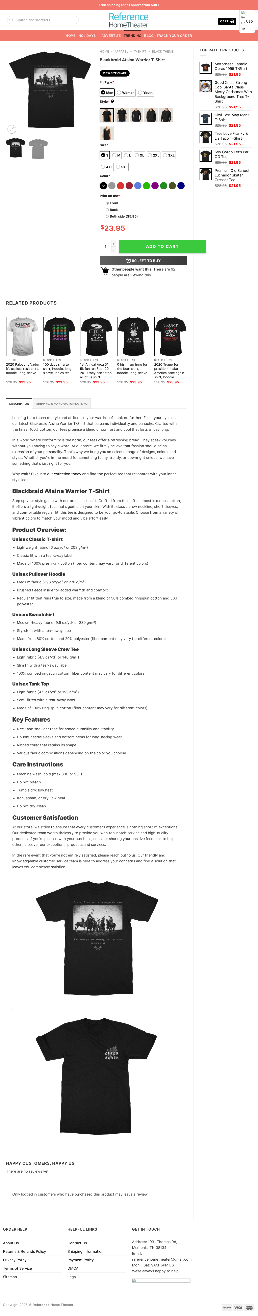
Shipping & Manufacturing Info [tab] (61, 403)
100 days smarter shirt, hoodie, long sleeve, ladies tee (57, 368)
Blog (149, 35)
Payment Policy (81, 1260)
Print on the (110, 196)
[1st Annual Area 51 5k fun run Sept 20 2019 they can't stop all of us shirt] (96, 336)
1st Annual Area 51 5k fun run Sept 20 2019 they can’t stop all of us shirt (96, 370)
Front (114, 203)
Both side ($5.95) (124, 216)
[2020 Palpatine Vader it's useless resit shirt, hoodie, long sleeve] (22, 336)
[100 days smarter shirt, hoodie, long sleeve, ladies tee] (60, 336)
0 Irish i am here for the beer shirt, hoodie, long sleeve (132, 368)
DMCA (73, 1268)
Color (105, 176)
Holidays (87, 35)
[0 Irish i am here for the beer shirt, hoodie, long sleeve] (134, 336)
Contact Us (77, 1243)
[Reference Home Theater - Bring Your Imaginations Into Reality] (129, 20)
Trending (132, 35)
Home (71, 35)
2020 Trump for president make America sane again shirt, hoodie (169, 370)
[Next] (87, 91)
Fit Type (107, 82)
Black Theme (163, 51)
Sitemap (10, 1277)
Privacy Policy (15, 1260)
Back (114, 210)
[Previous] (13, 91)
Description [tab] (19, 403)
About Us (11, 1243)
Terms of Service (17, 1268)
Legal (72, 1277)
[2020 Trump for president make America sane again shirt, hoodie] (171, 336)
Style (106, 102)
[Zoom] (11, 129)
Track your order (174, 35)
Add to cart (162, 246)
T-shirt (140, 51)
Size (104, 145)
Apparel (121, 51)
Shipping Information (86, 1251)
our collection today (64, 474)
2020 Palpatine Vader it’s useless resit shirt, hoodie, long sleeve (22, 368)
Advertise (111, 35)
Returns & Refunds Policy (24, 1251)
